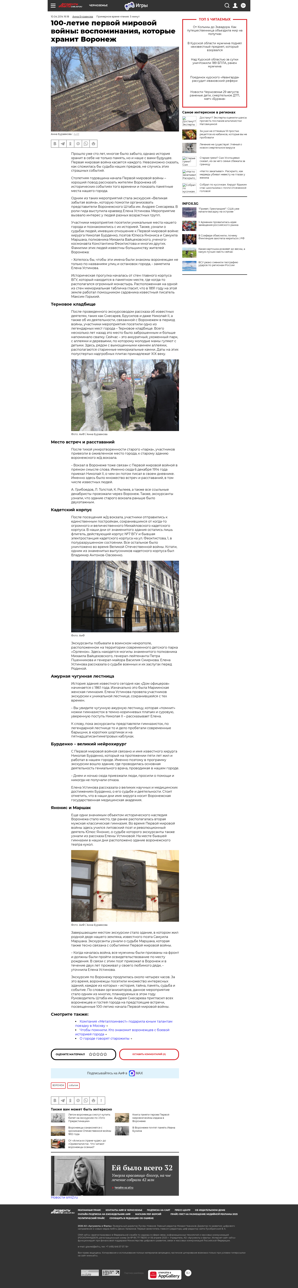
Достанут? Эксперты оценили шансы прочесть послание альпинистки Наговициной (223, 121)
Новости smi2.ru (64, 1197)
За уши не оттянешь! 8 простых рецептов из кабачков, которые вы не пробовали (223, 134)
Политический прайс (91, 1218)
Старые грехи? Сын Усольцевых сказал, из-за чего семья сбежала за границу (222, 161)
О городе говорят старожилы (105, 1038)
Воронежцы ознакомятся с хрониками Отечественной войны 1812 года (89, 1131)
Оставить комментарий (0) (149, 1054)
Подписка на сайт (158, 1210)
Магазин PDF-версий (148, 1214)
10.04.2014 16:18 (60, 16)
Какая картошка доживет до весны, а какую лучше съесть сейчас (221, 250)
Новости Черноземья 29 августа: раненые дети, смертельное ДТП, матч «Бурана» (215, 95)
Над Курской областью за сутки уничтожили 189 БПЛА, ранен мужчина (214, 63)
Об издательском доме (210, 1210)
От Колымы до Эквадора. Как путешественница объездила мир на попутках (214, 30)
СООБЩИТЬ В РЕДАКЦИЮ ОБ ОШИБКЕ (131, 1218)
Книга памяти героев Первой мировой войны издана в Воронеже (150, 1118)
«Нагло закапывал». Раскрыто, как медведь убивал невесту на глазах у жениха (222, 174)
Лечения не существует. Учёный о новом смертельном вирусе (221, 146)
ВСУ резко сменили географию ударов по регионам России (218, 264)
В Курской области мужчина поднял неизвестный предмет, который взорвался (215, 47)
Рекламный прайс (89, 1210)
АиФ (76, 134)
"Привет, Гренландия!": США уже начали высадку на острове (218, 210)
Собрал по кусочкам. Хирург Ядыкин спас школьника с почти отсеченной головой (223, 188)
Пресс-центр (182, 1210)
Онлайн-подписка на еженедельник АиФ (104, 1214)
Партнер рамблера (134, 1273)
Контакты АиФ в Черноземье (124, 1210)
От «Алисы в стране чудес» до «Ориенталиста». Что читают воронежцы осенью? (87, 1144)
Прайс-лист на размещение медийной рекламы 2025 (204, 1214)
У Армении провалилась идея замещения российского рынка (218, 223)
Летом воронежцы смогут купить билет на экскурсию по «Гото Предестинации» (89, 1118)
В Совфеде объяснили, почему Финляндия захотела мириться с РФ (221, 237)
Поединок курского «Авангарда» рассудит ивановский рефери (214, 79)
